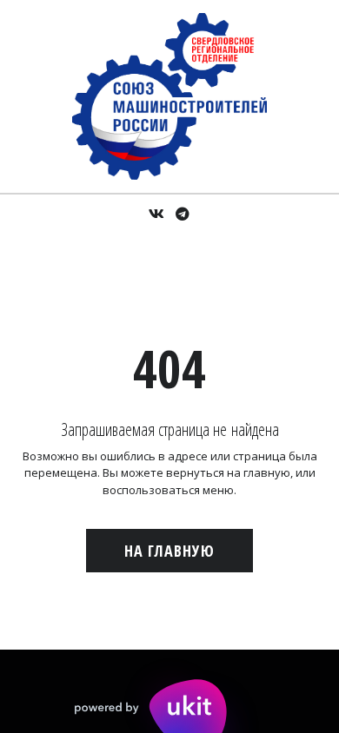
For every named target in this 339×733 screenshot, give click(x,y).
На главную (169, 550)
